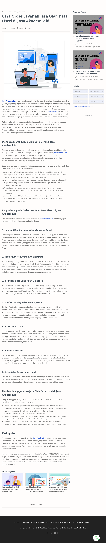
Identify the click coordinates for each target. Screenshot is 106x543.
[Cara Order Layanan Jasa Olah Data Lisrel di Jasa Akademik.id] (37, 66)
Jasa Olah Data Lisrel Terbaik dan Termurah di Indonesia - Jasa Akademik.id (59, 528)
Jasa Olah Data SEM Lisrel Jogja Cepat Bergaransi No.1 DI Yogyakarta (87, 38)
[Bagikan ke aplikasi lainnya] (33, 28)
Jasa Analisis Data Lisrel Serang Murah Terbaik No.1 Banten (87, 72)
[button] (12, 28)
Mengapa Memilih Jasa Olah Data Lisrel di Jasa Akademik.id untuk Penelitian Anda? (58, 489)
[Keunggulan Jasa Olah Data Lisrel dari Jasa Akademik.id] (12, 479)
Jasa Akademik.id (9, 101)
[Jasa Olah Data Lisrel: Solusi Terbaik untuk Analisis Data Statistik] (36, 479)
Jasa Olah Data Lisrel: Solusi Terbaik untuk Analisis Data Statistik (34, 489)
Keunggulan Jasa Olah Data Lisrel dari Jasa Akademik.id (10, 489)
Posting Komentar (36, 504)
